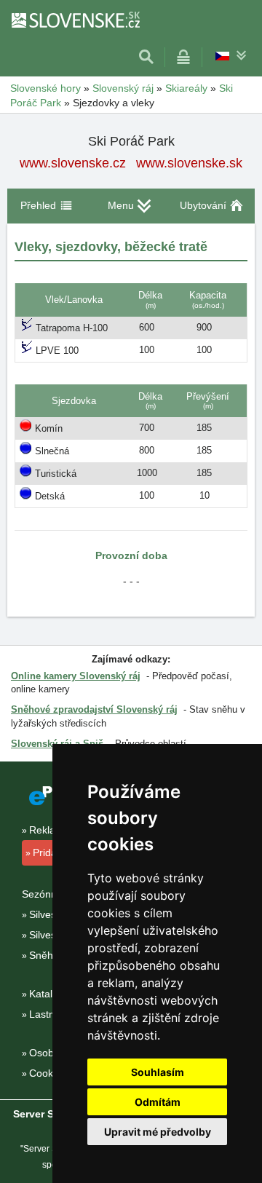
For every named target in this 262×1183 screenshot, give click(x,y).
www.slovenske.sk (189, 163)
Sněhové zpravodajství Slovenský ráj (94, 709)
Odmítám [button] (157, 1102)
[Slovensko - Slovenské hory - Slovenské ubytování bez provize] (75, 19)
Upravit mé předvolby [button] (157, 1131)
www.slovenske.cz (73, 163)
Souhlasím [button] (157, 1072)
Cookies (47, 1073)
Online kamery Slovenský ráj (75, 675)
